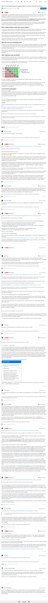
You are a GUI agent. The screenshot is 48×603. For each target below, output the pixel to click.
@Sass (3, 557)
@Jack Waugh (11, 144)
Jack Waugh (6, 131)
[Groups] (30, 1)
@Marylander (11, 477)
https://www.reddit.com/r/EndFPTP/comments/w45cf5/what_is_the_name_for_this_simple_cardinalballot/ (23, 237)
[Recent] (15, 1)
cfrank (5, 390)
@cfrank (10, 428)
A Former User (6, 568)
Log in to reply (43, 8)
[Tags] (21, 1)
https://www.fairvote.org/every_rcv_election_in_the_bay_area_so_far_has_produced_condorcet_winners (22, 548)
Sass (5, 587)
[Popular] (24, 1)
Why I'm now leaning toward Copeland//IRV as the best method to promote (25, 146)
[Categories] (18, 1)
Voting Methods (6, 8)
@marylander (4, 479)
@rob (10, 131)
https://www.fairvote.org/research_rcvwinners (24, 459)
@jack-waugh (4, 146)
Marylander (6, 404)
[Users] (27, 1)
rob (4, 12)
